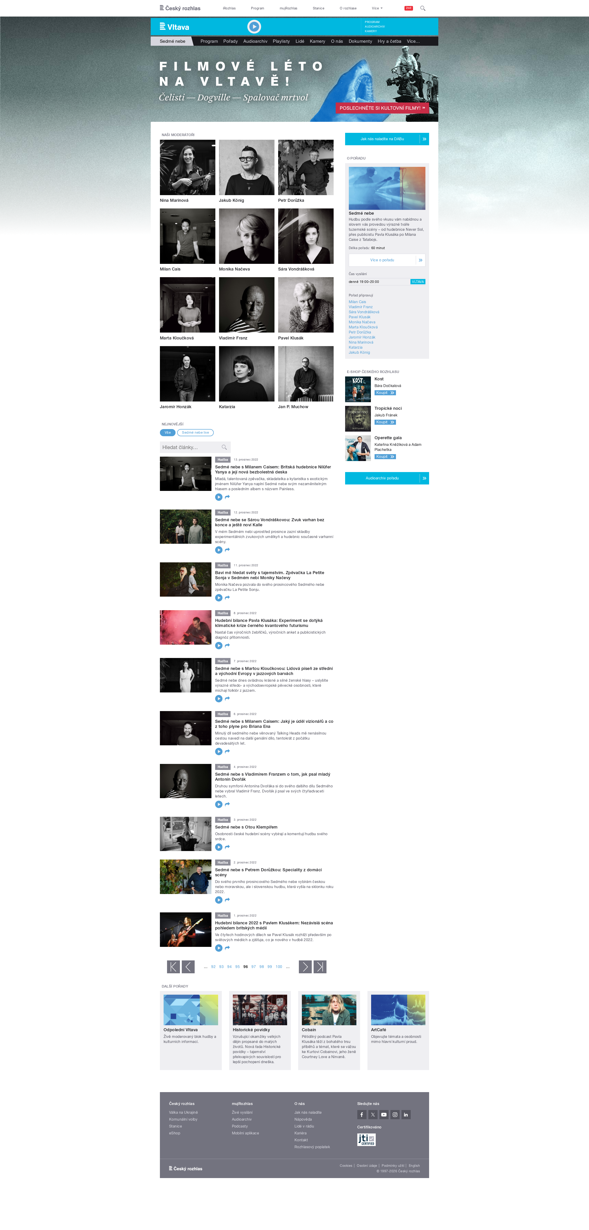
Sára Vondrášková (296, 269)
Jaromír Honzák (176, 406)
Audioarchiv (375, 26)
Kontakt (301, 1140)
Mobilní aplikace (245, 1133)
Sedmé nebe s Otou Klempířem (246, 827)
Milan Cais (170, 269)
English (414, 1165)
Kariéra (300, 1133)
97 (253, 967)
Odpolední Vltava (181, 1029)
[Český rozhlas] (180, 8)
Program (257, 8)
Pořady (230, 41)
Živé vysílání (242, 1112)
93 (221, 967)
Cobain (309, 1029)
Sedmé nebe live (195, 432)
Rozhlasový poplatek (312, 1147)
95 (237, 967)
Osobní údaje (367, 1165)
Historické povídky (251, 1029)
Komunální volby (183, 1119)
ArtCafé (378, 1029)
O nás (337, 41)
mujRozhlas (288, 8)
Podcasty (240, 1126)
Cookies (346, 1165)
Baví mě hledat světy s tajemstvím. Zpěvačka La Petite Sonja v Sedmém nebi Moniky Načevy (269, 575)
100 (279, 967)
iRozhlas (229, 8)
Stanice (318, 8)
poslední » (320, 966)
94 (229, 967)
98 (262, 967)
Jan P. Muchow (293, 406)
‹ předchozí (188, 966)
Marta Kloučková (177, 338)
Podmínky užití (393, 1165)
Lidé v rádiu (304, 1126)
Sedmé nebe (361, 213)
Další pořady (175, 986)
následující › (305, 966)
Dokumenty (360, 41)
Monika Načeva (234, 269)
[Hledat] (423, 8)
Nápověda (303, 1119)
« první (173, 966)
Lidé (300, 41)
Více (413, 41)
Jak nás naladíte (308, 1112)
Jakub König (231, 200)
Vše (168, 432)
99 (270, 967)
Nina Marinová (174, 200)
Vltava (418, 282)
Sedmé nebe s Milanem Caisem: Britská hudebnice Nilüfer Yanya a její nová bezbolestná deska (273, 469)
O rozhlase (348, 8)
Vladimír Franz (233, 338)
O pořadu (356, 158)
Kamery (371, 31)
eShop (174, 1133)
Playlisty (281, 41)
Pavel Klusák (291, 338)
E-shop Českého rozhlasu (373, 372)
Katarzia (227, 406)
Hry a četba (389, 41)
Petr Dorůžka (291, 200)
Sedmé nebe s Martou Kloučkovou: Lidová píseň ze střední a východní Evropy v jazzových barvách (274, 671)
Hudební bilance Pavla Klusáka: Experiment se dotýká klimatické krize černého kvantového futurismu (269, 623)
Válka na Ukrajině (183, 1112)
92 (213, 967)
